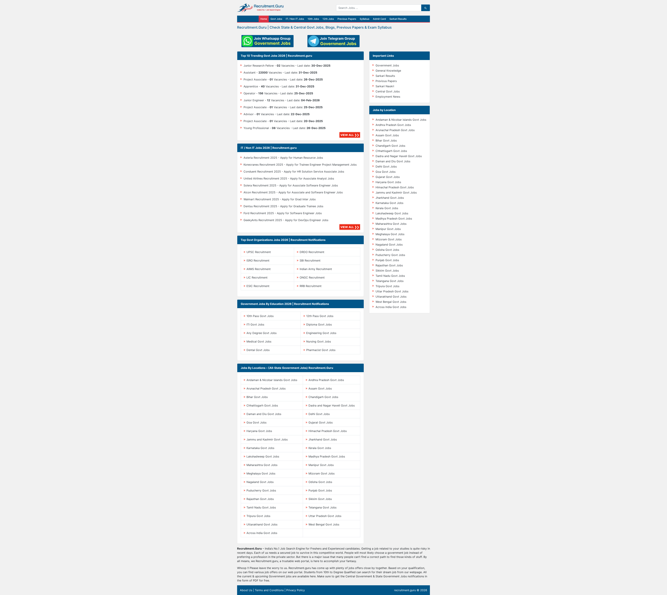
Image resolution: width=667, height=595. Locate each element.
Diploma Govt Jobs (319, 324)
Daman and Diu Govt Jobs (263, 414)
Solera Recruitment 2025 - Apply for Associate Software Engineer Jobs (291, 185)
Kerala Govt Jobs (319, 448)
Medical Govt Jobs (258, 341)
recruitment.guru (405, 590)
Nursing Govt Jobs (318, 341)
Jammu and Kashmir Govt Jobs (267, 439)
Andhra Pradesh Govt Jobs (326, 380)
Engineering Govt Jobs (321, 333)
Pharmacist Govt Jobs (320, 350)
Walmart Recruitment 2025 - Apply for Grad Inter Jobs (280, 199)
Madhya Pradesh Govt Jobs (326, 456)
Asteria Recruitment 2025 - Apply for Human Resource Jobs (283, 157)
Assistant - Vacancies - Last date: (280, 72)
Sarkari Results (398, 18)
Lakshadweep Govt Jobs (262, 456)
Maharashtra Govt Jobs (261, 465)
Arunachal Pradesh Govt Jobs (266, 388)
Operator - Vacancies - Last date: (278, 93)
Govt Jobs (276, 18)
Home (263, 18)
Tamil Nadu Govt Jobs (261, 507)
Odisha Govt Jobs (320, 482)
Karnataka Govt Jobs (260, 448)
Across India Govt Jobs (261, 533)
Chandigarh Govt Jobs (323, 397)
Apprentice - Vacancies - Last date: (279, 86)
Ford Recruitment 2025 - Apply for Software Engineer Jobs (283, 213)
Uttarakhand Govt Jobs (261, 524)
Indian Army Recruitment (316, 269)
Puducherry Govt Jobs (261, 490)
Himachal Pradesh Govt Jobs (327, 431)
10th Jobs (313, 18)
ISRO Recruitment (257, 260)
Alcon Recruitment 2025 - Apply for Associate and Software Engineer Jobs (293, 192)
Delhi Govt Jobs (319, 414)
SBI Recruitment (310, 260)
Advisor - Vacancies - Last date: (277, 114)
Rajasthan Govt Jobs (260, 499)
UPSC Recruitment (258, 252)
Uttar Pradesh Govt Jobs (324, 516)
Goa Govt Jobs (256, 422)
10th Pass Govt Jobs (260, 316)
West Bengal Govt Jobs (323, 524)
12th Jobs (328, 18)
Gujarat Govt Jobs (320, 422)
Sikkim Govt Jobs (320, 499)
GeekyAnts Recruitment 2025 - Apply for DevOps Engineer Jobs (286, 220)
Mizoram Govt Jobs (321, 473)
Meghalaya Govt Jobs (260, 473)
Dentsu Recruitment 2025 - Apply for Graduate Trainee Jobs (283, 206)
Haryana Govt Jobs (259, 431)
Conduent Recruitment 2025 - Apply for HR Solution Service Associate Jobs (294, 171)
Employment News (388, 96)
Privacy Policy (295, 590)
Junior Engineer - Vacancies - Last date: (282, 100)
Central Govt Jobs (388, 91)
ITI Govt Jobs (255, 324)
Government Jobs (387, 65)
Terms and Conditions (269, 590)
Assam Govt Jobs (320, 388)
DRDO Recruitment (312, 252)
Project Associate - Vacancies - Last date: (283, 79)
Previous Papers (346, 18)
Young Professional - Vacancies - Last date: (285, 128)
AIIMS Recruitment (258, 269)
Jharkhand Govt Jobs (322, 439)
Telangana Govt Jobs (322, 507)
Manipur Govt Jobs (321, 465)
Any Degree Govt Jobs (261, 333)
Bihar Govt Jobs (257, 397)
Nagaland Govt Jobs (260, 482)
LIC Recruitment (256, 277)
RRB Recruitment (311, 286)
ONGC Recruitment (312, 277)
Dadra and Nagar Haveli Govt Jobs (331, 405)
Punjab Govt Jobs (320, 490)
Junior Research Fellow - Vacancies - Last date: (287, 65)
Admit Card (379, 18)
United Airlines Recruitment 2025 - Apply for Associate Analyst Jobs (289, 178)
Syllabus (364, 18)
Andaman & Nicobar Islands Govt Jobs (271, 380)
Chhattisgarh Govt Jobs (262, 405)
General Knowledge (388, 70)
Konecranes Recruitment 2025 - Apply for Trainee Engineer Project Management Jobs (300, 164)
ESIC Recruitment (257, 286)
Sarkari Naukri (385, 86)
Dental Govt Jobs (258, 350)
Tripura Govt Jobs (258, 516)
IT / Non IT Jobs (295, 18)
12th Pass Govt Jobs (319, 316)
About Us (246, 590)
